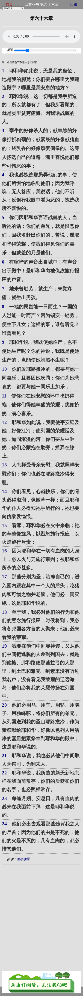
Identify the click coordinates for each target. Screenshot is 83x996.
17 (4, 576)
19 (4, 646)
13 (4, 465)
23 (4, 798)
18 (4, 612)
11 (4, 396)
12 (4, 422)
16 (4, 551)
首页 (9, 4)
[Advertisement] (41, 911)
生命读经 (23, 859)
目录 (73, 4)
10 (4, 369)
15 (4, 525)
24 (4, 824)
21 (4, 755)
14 (4, 491)
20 (4, 705)
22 (4, 773)
